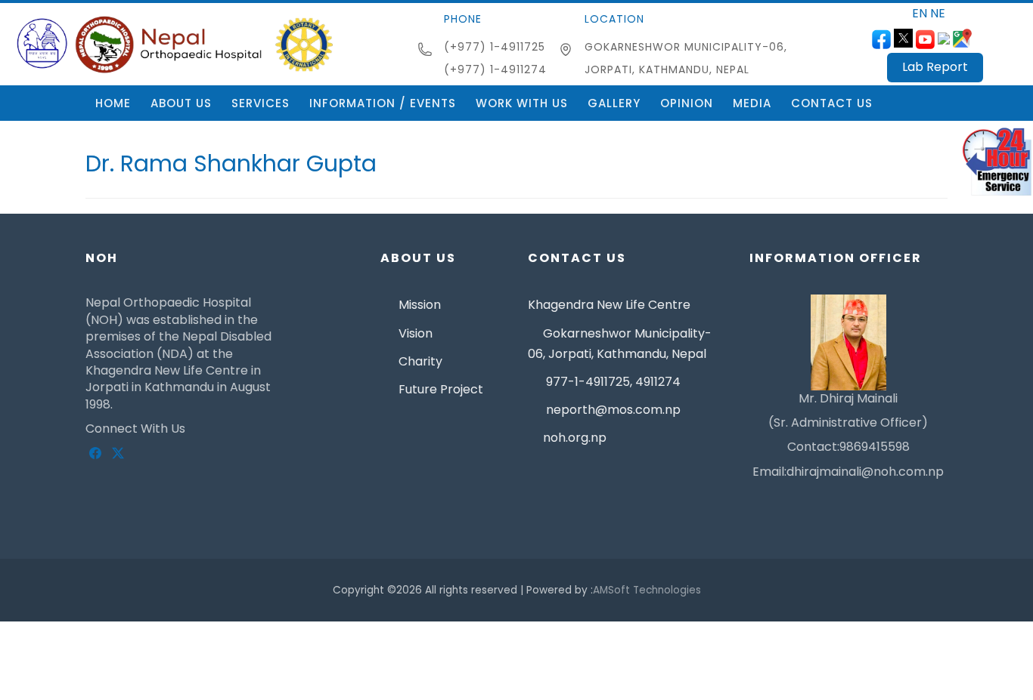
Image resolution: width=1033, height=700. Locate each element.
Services (260, 103)
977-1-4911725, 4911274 (612, 381)
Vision (414, 333)
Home (113, 103)
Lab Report (935, 67)
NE (937, 13)
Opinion (686, 103)
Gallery (614, 103)
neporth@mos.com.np (612, 409)
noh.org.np (574, 437)
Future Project (439, 389)
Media (752, 103)
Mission (418, 304)
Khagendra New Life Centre (609, 304)
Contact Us (832, 103)
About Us (181, 103)
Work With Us (522, 103)
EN (919, 13)
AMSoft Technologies (647, 590)
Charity (419, 361)
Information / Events (382, 103)
